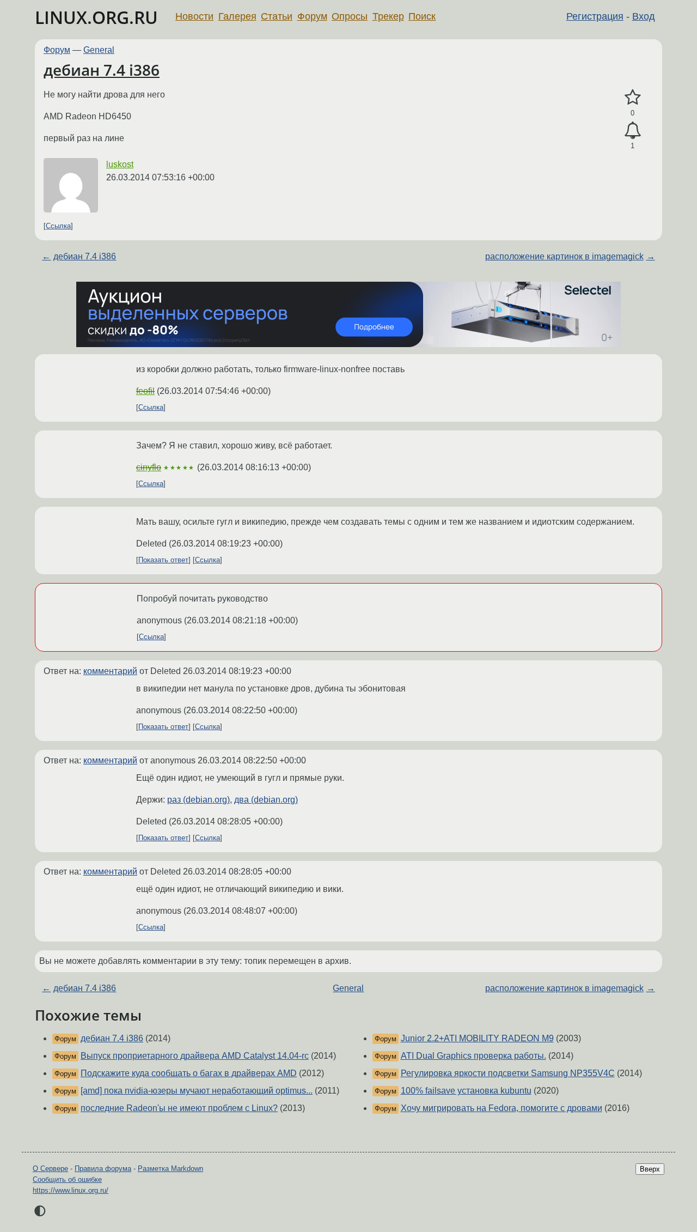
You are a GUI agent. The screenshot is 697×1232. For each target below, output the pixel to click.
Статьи (276, 16)
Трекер (388, 16)
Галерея (237, 16)
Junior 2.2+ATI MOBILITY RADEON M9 (477, 1038)
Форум (312, 16)
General (98, 49)
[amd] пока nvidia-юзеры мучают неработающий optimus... (197, 1090)
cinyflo (148, 467)
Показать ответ (163, 560)
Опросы (350, 16)
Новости (194, 16)
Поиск (422, 16)
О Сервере (50, 1168)
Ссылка (58, 226)
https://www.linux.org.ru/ (70, 1190)
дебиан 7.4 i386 (102, 69)
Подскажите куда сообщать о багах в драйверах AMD (189, 1073)
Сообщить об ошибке (67, 1179)
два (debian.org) (266, 799)
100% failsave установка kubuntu (466, 1090)
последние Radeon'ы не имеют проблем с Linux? (179, 1108)
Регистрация (594, 16)
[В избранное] (632, 97)
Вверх (650, 1169)
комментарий (110, 671)
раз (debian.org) (198, 799)
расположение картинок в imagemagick (564, 256)
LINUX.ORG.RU (96, 17)
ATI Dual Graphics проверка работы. (473, 1055)
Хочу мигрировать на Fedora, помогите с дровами (501, 1108)
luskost (119, 164)
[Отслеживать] (632, 131)
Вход (643, 16)
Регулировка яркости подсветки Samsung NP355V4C (508, 1073)
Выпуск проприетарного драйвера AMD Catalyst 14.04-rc (195, 1055)
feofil (145, 391)
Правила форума (103, 1168)
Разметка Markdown (170, 1168)
